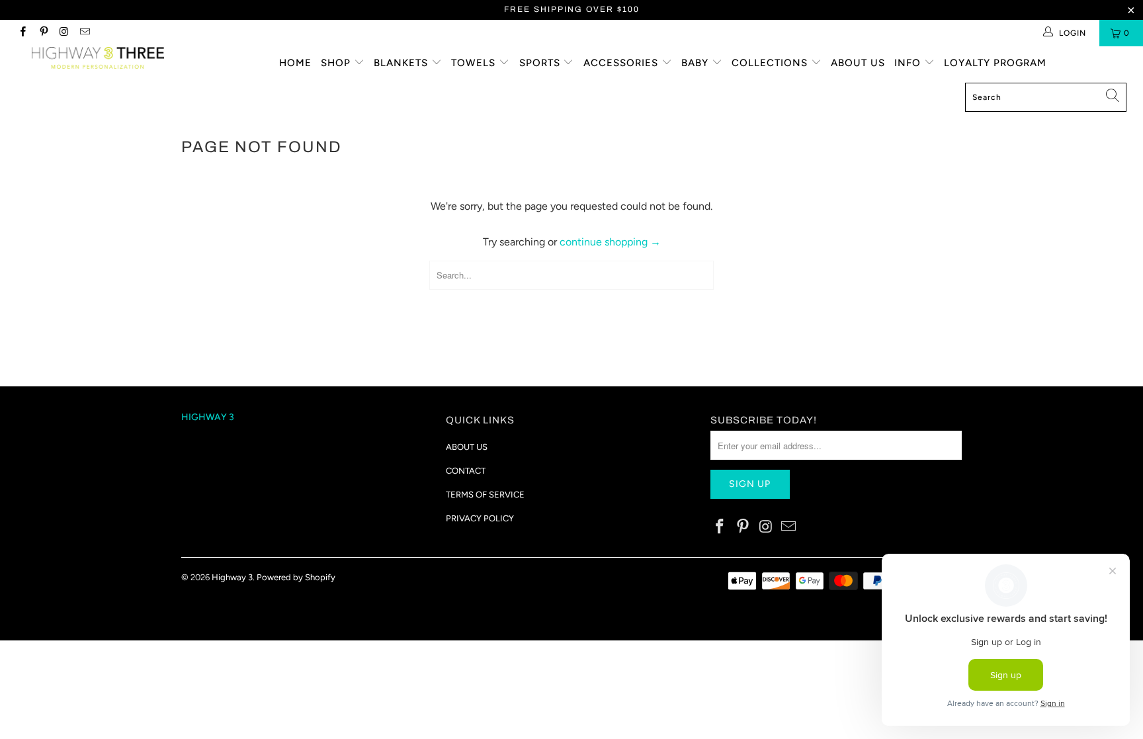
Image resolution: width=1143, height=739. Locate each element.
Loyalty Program (995, 63)
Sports (541, 63)
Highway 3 (232, 577)
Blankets (402, 63)
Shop (337, 63)
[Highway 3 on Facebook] (22, 33)
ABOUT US (466, 447)
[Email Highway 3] (84, 33)
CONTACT (466, 471)
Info (909, 63)
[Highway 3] (98, 57)
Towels (475, 63)
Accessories (622, 63)
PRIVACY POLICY (480, 518)
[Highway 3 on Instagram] (63, 33)
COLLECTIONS (771, 63)
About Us (858, 63)
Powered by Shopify (296, 577)
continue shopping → (610, 242)
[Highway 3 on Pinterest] (42, 33)
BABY (696, 63)
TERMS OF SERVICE (485, 495)
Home (295, 63)
